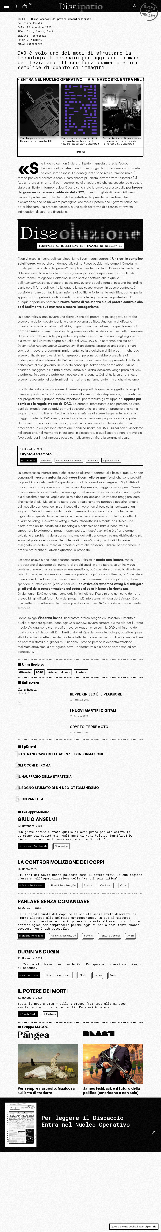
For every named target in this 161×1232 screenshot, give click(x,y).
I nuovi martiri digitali (93, 710)
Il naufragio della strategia (45, 777)
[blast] (113, 1034)
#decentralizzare (59, 672)
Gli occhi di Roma (34, 765)
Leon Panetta (30, 799)
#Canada (25, 672)
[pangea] (48, 1035)
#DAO (39, 672)
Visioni (36, 39)
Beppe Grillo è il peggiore (96, 694)
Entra (80, 151)
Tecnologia (38, 35)
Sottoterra (34, 43)
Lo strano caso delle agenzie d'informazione (61, 754)
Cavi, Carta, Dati (40, 31)
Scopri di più (144, 1226)
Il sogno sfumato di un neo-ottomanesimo (58, 788)
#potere (81, 672)
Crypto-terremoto (36, 454)
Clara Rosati (27, 689)
